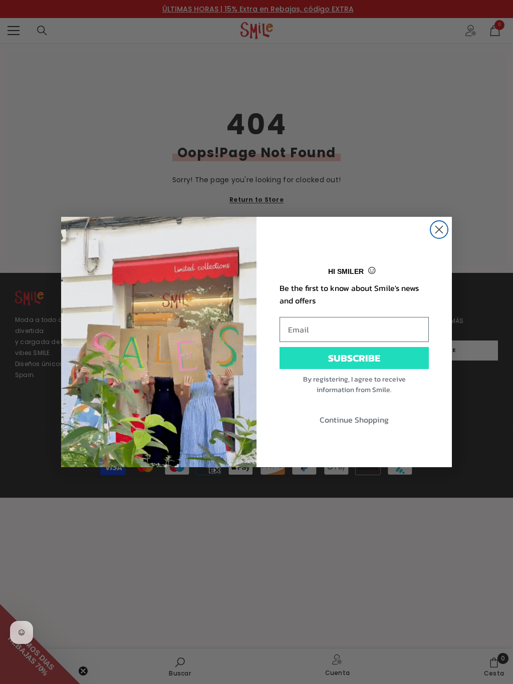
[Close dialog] (439, 229)
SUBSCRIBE (354, 358)
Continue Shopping (354, 420)
